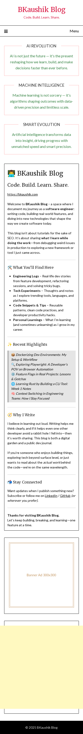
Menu (74, 31)
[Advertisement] (41, 667)
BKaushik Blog (41, 9)
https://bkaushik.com (22, 194)
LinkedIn (51, 496)
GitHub (65, 496)
